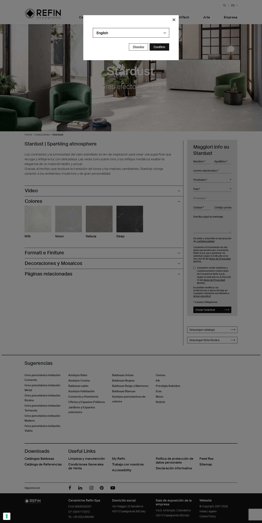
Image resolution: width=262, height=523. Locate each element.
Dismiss (138, 47)
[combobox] (131, 33)
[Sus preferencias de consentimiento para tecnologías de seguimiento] (6, 516)
